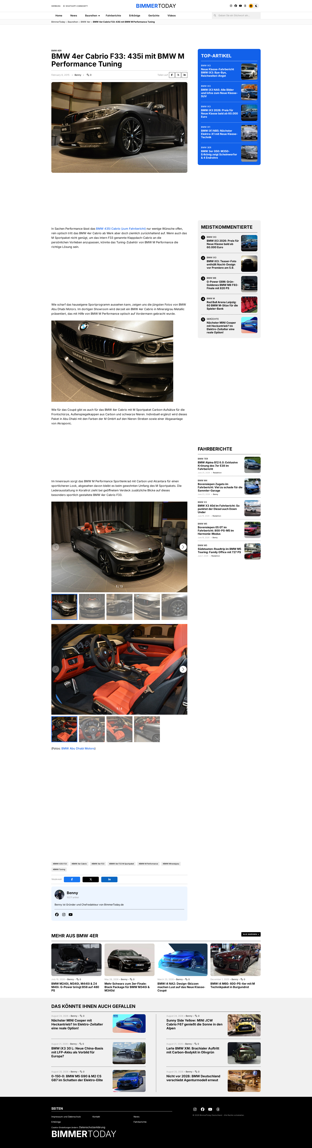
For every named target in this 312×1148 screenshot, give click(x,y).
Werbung (55, 6)
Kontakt (96, 1116)
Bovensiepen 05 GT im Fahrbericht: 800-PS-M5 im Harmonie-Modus (216, 530)
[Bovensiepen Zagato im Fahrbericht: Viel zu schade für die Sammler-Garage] (252, 486)
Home (58, 15)
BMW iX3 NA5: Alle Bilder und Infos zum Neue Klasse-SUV (219, 93)
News (73, 15)
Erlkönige (134, 15)
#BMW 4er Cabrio (79, 864)
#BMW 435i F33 (60, 864)
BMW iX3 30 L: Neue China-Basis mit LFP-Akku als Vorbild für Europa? (77, 1052)
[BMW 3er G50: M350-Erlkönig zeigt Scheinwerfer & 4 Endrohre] (249, 153)
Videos (172, 15)
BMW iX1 (205, 127)
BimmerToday (58, 21)
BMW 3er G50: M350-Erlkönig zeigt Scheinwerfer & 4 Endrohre (219, 154)
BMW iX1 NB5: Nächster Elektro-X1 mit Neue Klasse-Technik (219, 134)
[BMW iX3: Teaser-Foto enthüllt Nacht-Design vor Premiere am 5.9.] (249, 264)
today (156, 6)
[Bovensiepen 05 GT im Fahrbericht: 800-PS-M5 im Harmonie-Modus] (252, 530)
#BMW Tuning (59, 869)
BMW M (211, 298)
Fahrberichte (113, 15)
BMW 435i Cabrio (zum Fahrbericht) (121, 228)
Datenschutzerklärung (92, 1127)
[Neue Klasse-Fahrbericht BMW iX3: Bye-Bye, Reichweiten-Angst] (249, 72)
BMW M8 (211, 278)
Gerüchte (153, 15)
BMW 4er (85, 21)
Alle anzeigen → (251, 934)
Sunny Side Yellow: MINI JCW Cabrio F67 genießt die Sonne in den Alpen (194, 1024)
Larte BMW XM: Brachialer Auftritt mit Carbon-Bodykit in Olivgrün (192, 1050)
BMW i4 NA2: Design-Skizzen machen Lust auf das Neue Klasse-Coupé (181, 987)
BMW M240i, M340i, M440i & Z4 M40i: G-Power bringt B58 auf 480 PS (75, 987)
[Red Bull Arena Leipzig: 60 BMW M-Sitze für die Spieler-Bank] (249, 304)
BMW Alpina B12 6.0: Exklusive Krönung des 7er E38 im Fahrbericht (218, 466)
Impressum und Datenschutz (66, 1116)
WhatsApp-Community (76, 6)
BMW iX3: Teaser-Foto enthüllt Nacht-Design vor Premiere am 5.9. (221, 264)
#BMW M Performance (148, 864)
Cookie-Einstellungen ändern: (64, 1127)
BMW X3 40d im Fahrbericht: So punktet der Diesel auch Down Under (219, 509)
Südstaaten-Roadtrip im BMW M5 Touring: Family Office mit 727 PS (219, 550)
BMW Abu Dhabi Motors (78, 748)
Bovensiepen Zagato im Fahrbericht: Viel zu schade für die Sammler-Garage (220, 487)
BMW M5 (202, 523)
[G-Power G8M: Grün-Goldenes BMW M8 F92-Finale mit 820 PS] (249, 284)
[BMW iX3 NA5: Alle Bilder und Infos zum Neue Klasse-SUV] (249, 92)
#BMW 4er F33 (98, 864)
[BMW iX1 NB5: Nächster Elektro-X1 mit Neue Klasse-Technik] (249, 133)
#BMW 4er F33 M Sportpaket (121, 864)
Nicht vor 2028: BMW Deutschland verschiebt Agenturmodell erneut (193, 1078)
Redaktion (217, 473)
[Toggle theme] (253, 5)
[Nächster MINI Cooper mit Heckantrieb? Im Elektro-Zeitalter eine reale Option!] (249, 325)
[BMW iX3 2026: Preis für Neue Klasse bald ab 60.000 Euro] (249, 113)
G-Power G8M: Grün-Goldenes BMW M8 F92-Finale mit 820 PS (222, 285)
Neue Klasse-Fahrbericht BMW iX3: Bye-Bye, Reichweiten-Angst (217, 72)
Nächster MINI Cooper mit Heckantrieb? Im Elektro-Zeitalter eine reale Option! (221, 327)
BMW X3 (202, 502)
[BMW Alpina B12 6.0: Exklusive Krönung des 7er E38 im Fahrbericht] (252, 465)
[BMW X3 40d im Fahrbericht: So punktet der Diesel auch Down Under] (252, 508)
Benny (78, 74)
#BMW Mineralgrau (171, 864)
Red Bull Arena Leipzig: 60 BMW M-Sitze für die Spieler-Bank (222, 305)
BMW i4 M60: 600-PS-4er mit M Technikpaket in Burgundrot (232, 985)
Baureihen (91, 15)
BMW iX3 (206, 65)
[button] (183, 547)
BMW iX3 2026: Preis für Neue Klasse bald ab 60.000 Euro (219, 113)
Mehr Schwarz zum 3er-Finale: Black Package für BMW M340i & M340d (127, 987)
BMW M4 (202, 480)
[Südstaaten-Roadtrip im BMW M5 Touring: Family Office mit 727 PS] (252, 551)
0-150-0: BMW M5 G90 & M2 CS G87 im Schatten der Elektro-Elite (77, 1078)
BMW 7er (203, 458)
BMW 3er (206, 147)
